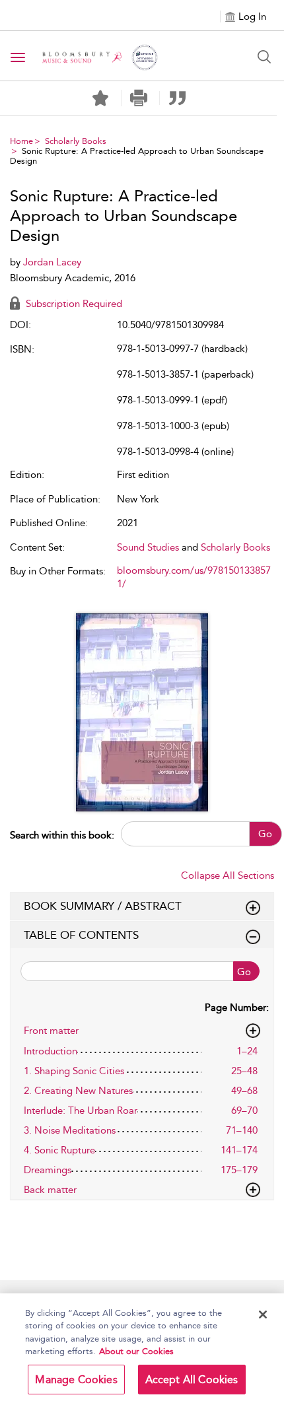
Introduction (50, 1051)
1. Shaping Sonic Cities (74, 1071)
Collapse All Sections (227, 875)
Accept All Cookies (191, 1379)
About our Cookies (136, 1351)
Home (21, 141)
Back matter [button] (50, 1190)
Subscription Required (72, 304)
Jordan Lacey (52, 262)
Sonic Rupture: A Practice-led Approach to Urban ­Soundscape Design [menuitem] (137, 156)
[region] (142, 1347)
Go (265, 834)
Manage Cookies (76, 1379)
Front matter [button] (51, 1031)
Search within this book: (62, 835)
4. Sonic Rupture (59, 1150)
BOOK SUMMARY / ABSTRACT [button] (103, 905)
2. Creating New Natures (78, 1091)
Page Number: (237, 1007)
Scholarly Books (75, 141)
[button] (139, 98)
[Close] (262, 1314)
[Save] (100, 98)
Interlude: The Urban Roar (80, 1110)
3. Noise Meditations (70, 1130)
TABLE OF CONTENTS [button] (81, 934)
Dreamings (47, 1170)
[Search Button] (264, 56)
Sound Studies (148, 547)
